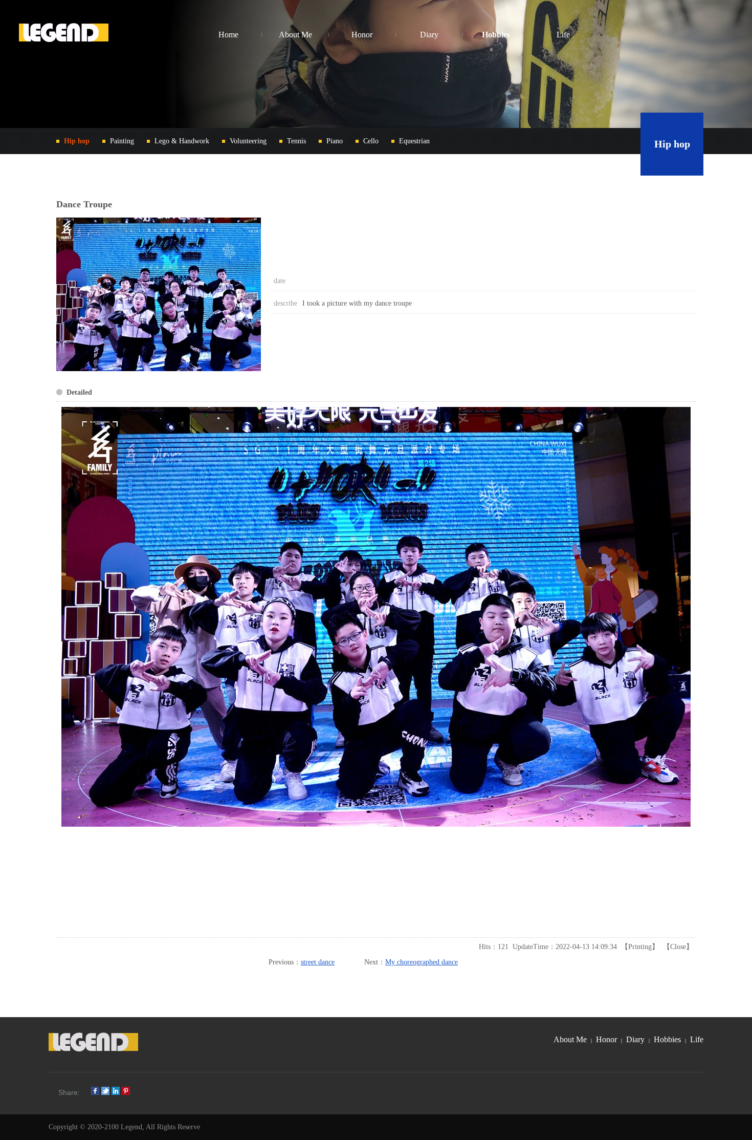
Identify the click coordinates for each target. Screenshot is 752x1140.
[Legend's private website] (63, 34)
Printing (640, 947)
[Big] (158, 369)
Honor (606, 1039)
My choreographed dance (421, 962)
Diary (635, 1039)
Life (696, 1039)
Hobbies (667, 1039)
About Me (570, 1039)
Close (678, 947)
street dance (318, 962)
